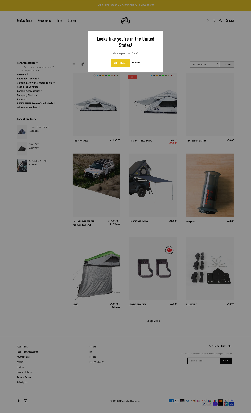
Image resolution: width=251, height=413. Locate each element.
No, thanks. (136, 63)
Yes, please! (120, 63)
